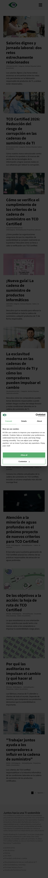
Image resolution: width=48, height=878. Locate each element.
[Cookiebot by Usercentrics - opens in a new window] (35, 415)
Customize (23, 461)
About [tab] (39, 421)
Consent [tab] (8, 421)
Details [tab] (24, 421)
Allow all (24, 455)
